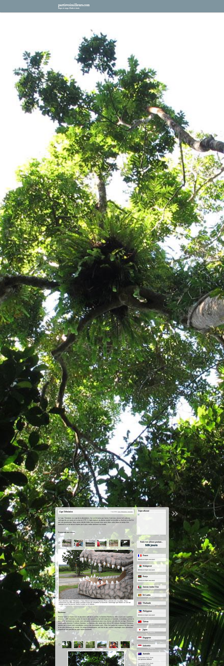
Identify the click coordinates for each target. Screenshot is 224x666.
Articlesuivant (174, 506)
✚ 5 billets (151, 624)
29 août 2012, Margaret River (147, 662)
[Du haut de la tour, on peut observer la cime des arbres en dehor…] (102, 637)
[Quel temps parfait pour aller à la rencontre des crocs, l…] (90, 535)
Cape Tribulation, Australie (125, 504)
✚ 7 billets (151, 640)
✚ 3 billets (151, 598)
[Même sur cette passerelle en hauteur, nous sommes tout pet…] (90, 637)
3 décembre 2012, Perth (145, 650)
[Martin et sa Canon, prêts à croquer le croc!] (125, 535)
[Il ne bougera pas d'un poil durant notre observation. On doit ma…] (113, 535)
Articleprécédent (49, 506)
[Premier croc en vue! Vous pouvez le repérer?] (102, 535)
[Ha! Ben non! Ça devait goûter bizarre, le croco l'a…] (79, 535)
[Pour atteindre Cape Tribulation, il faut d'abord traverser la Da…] (67, 535)
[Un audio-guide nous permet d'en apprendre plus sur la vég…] (79, 637)
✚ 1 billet (151, 582)
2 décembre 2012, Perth (145, 656)
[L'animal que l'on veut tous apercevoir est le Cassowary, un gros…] (113, 637)
